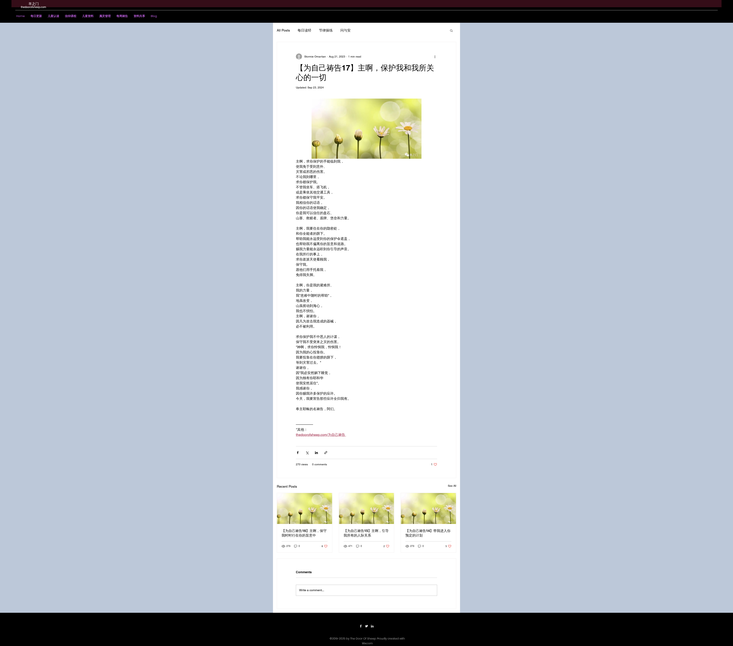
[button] (53, 16)
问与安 (345, 30)
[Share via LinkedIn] (316, 452)
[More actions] (435, 56)
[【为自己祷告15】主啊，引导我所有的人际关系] (366, 508)
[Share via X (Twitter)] (307, 452)
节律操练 (326, 30)
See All (452, 485)
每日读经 (304, 30)
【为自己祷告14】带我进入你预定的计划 (427, 533)
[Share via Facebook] (297, 452)
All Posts (283, 30)
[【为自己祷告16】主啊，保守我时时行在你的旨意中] (304, 508)
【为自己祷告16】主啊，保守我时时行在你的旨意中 (304, 533)
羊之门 (33, 4)
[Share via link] (326, 452)
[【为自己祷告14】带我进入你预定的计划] (428, 508)
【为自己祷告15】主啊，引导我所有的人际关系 (366, 533)
